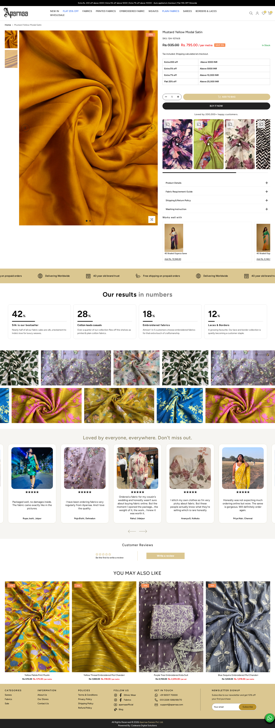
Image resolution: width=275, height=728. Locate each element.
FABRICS (87, 11)
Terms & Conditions (88, 695)
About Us (42, 695)
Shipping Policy (85, 703)
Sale (7, 703)
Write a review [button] (165, 555)
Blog (120, 709)
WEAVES (153, 11)
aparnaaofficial (125, 704)
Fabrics (8, 699)
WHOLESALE (57, 15)
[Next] (151, 128)
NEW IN (54, 11)
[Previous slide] (167, 242)
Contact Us (43, 703)
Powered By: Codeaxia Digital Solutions (137, 725)
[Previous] (25, 128)
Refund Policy (85, 707)
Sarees (8, 695)
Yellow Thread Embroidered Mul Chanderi (104, 675)
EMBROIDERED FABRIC (132, 11)
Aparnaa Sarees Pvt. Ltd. (151, 722)
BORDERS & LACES (206, 11)
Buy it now (216, 106)
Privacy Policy (85, 699)
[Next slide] (265, 242)
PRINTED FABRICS (106, 11)
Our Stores (43, 699)
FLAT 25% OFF (71, 11)
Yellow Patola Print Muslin (37, 675)
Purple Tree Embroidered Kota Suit (171, 675)
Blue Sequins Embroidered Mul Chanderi (238, 675)
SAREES (187, 11)
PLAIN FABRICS (170, 11)
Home (8, 25)
